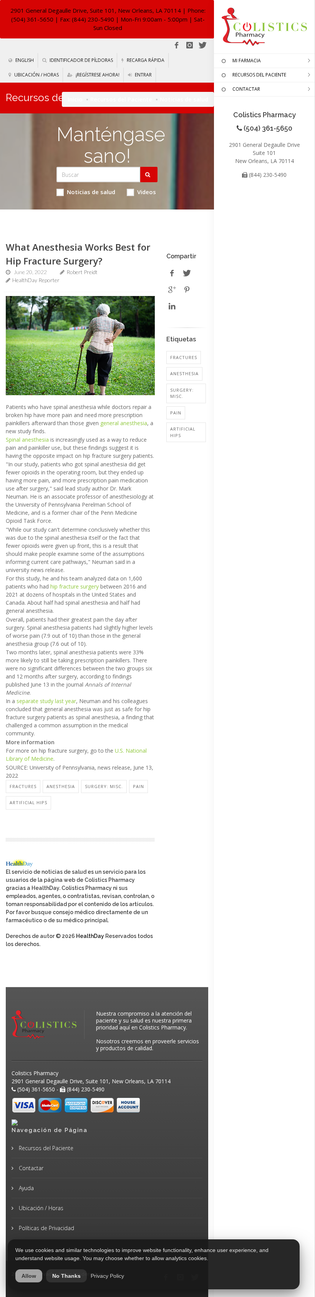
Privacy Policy (107, 1276)
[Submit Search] (149, 174)
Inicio (75, 99)
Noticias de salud (91, 192)
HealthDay (90, 936)
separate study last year (46, 701)
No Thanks (66, 1276)
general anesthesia (123, 423)
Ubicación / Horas (36, 75)
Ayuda (25, 1188)
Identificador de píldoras (80, 60)
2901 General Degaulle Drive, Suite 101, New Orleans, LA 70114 (95, 10)
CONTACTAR (246, 89)
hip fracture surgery (74, 586)
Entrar (143, 75)
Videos (146, 192)
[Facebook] (176, 45)
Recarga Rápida (145, 60)
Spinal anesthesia (27, 439)
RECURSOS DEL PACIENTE (259, 75)
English (24, 60)
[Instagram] (189, 45)
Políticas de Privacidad (45, 1228)
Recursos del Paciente (121, 99)
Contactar (30, 1168)
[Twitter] (202, 45)
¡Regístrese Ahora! (97, 75)
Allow (29, 1276)
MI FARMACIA (246, 60)
